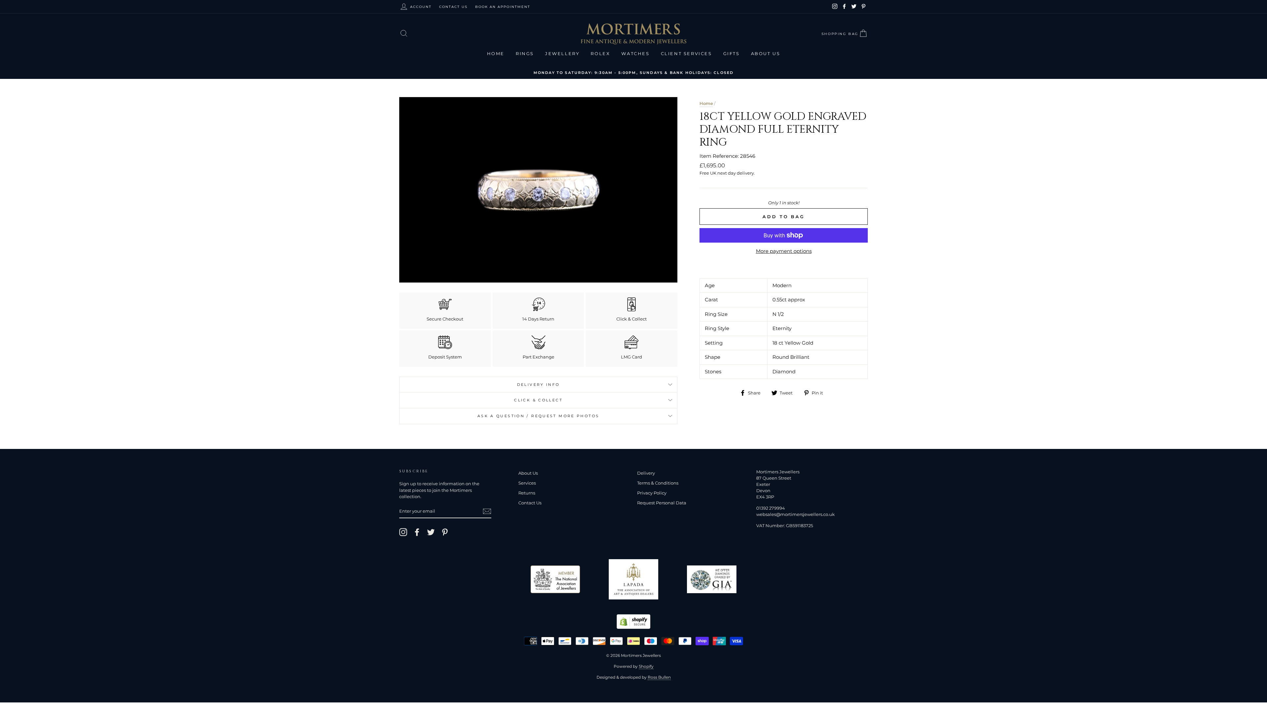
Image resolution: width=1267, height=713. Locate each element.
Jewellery (562, 53)
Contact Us (453, 7)
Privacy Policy (651, 493)
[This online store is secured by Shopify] (633, 627)
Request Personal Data (661, 502)
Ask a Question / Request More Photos (538, 416)
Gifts (731, 53)
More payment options (784, 251)
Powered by (634, 666)
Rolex (600, 53)
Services (527, 483)
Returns (526, 493)
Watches (635, 53)
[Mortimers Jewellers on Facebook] (417, 532)
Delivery (646, 473)
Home (495, 53)
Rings (525, 53)
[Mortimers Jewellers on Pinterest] (445, 532)
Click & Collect (538, 400)
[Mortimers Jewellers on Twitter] (431, 532)
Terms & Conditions (657, 483)
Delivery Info (538, 384)
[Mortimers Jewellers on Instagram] (403, 532)
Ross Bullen (659, 677)
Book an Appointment (502, 7)
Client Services (686, 53)
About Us (765, 53)
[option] (633, 72)
